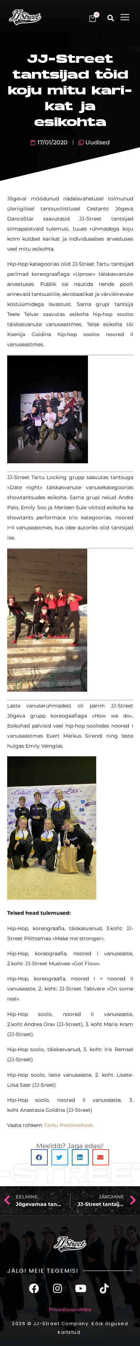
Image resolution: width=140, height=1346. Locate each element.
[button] (125, 17)
